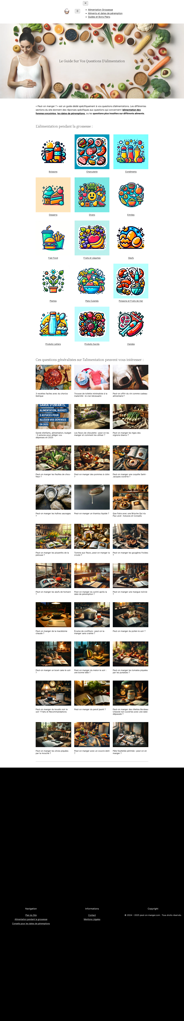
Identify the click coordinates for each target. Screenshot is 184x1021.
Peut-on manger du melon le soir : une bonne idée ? (90, 671)
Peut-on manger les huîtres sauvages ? (53, 514)
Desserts (53, 215)
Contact (92, 915)
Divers (92, 215)
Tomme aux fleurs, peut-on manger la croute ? (92, 554)
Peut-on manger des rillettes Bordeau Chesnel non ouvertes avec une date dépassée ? (130, 711)
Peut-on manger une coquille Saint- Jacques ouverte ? (129, 475)
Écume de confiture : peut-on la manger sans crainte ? (89, 632)
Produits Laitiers (53, 344)
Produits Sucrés (91, 344)
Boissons (53, 171)
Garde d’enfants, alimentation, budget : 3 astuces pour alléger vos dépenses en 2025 (53, 435)
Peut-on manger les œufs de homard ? (53, 593)
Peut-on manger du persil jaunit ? (90, 709)
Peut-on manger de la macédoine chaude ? (51, 632)
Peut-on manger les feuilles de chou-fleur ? (53, 475)
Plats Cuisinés (92, 301)
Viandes (131, 344)
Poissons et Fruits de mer (131, 301)
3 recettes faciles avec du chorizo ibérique (52, 394)
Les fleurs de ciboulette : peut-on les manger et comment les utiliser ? (91, 434)
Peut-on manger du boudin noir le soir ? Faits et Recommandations (52, 710)
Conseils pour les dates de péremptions (31, 923)
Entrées (130, 215)
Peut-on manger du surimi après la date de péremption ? (90, 593)
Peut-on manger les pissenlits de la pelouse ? (52, 554)
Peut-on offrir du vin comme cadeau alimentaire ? (130, 394)
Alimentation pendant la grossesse (31, 919)
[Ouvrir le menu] (77, 11)
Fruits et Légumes (92, 258)
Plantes (53, 301)
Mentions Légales (92, 919)
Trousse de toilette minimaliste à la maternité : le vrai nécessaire (90, 394)
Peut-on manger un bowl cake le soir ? (53, 671)
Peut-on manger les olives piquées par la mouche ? (52, 752)
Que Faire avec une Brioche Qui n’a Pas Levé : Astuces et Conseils (129, 514)
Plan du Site (31, 915)
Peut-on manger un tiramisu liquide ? (91, 513)
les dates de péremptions (71, 113)
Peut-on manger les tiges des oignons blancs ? (127, 434)
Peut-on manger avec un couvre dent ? (92, 752)
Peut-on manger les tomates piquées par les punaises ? (130, 671)
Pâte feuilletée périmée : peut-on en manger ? (130, 752)
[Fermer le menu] (85, 3)
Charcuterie (92, 171)
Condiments (131, 171)
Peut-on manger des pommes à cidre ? (91, 475)
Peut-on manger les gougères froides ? (130, 554)
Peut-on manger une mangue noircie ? (130, 593)
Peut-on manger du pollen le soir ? (129, 631)
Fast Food (53, 258)
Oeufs (131, 258)
